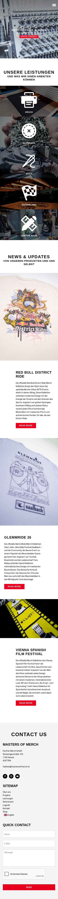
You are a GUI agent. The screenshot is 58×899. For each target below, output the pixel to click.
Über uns (7, 792)
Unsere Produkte (29, 36)
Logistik (6, 805)
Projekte (6, 795)
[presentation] (24, 874)
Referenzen (8, 802)
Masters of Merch (8, 5)
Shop (5, 812)
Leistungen (8, 798)
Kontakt (6, 808)
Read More (26, 425)
